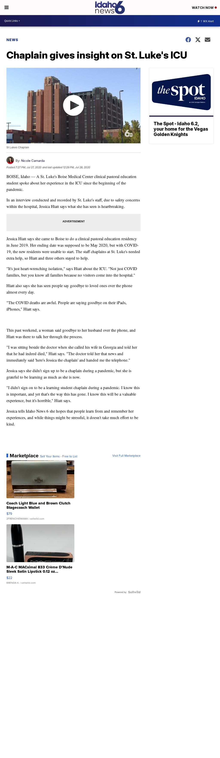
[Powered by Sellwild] (134, 592)
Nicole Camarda (33, 161)
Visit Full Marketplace (126, 455)
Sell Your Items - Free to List (58, 456)
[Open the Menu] (6, 7)
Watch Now (203, 8)
